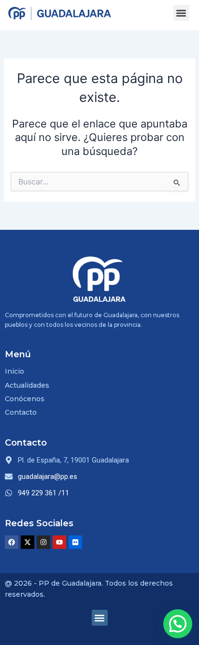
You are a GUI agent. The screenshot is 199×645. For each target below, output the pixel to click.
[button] (181, 13)
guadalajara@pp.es (47, 476)
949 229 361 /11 (43, 493)
